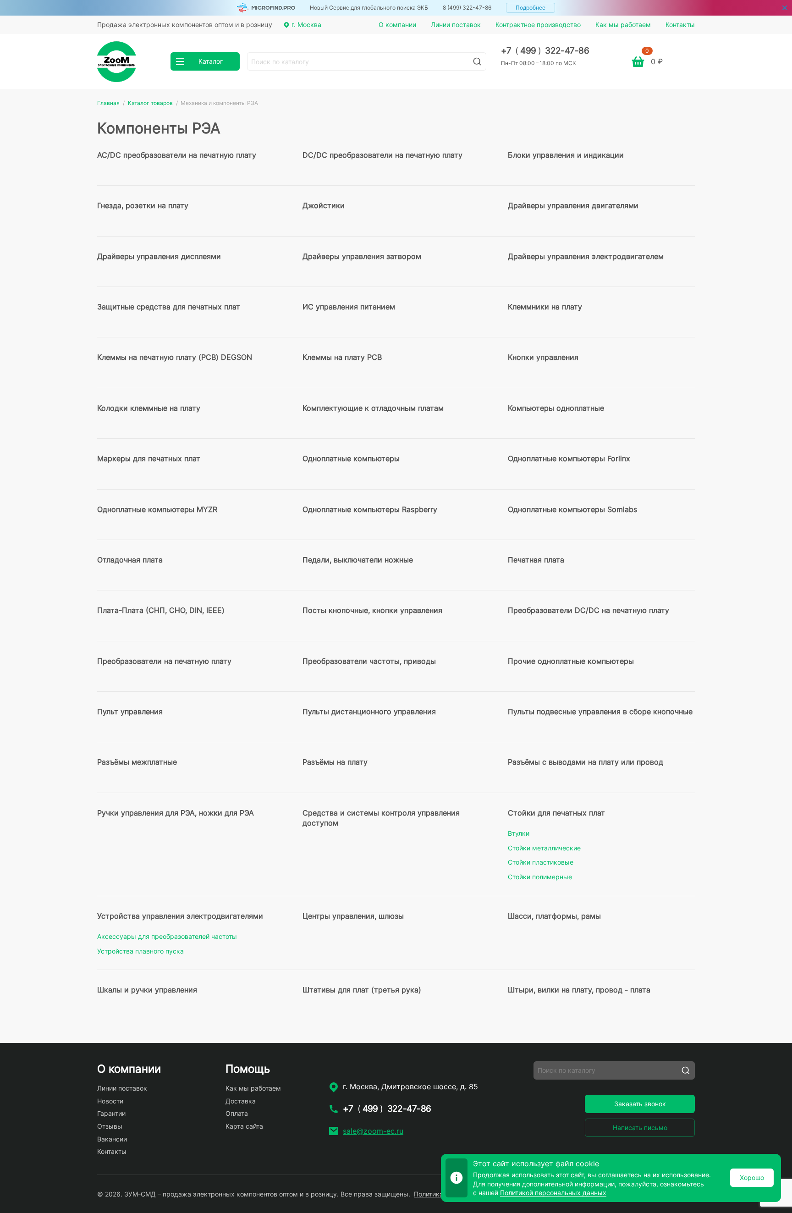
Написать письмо (640, 1127)
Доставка (241, 1101)
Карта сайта (244, 1126)
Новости (110, 1101)
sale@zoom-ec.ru (373, 1131)
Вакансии (112, 1139)
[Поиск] (477, 61)
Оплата (237, 1113)
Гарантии (111, 1113)
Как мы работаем (623, 24)
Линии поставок (456, 24)
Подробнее (530, 7)
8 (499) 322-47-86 (467, 7)
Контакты (680, 24)
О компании (397, 24)
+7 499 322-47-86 (545, 50)
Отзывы (109, 1126)
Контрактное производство (538, 24)
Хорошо (752, 1177)
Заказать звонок (640, 1104)
